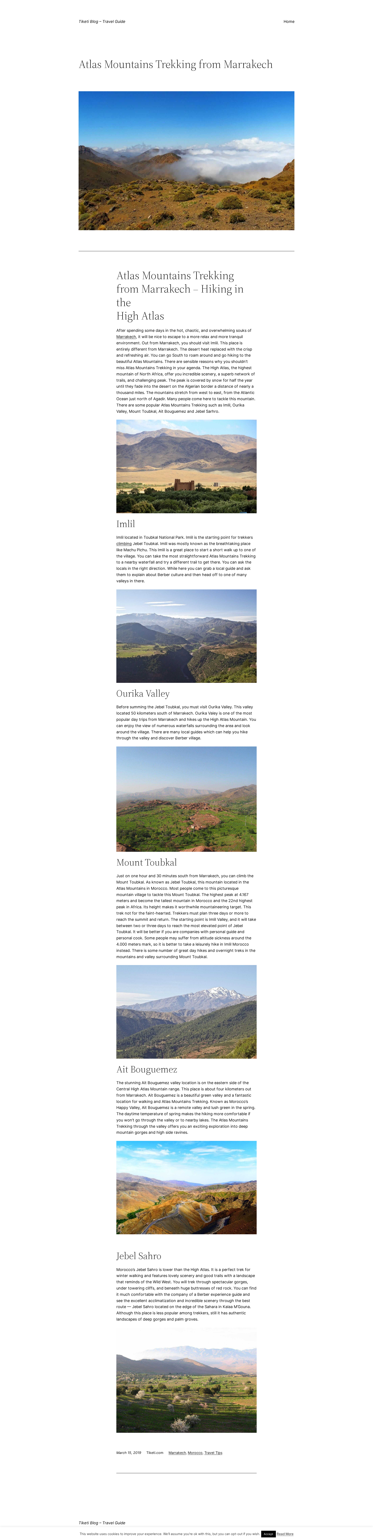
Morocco (195, 1452)
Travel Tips (213, 1452)
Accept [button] (268, 1534)
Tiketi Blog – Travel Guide (102, 21)
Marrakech (126, 336)
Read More (285, 1534)
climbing (124, 543)
